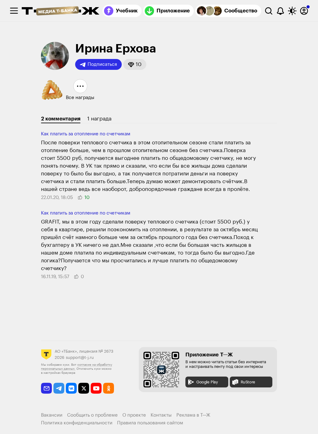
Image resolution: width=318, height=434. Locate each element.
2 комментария (60, 118)
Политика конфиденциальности (76, 423)
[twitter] (83, 388)
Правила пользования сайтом (150, 423)
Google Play (207, 382)
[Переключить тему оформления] (292, 11)
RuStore (248, 382)
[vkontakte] (71, 388)
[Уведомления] (280, 11)
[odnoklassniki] (108, 388)
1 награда (99, 118)
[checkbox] (14, 11)
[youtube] (96, 388)
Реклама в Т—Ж (193, 415)
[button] (134, 64)
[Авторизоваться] (304, 11)
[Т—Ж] (60, 11)
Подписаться (102, 64)
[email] (46, 388)
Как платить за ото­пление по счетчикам (85, 134)
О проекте (134, 415)
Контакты (161, 415)
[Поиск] (268, 11)
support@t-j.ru (80, 357)
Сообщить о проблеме (92, 415)
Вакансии (51, 415)
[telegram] (58, 388)
